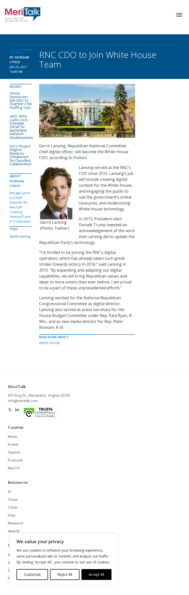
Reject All (64, 574)
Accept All (96, 574)
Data (11, 515)
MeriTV (14, 468)
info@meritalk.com (23, 401)
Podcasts (15, 460)
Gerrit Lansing (20, 236)
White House (49, 343)
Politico (80, 157)
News (12, 436)
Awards (14, 531)
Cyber (13, 507)
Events (13, 444)
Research (15, 523)
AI (9, 491)
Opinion (14, 452)
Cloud (12, 499)
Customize (32, 574)
